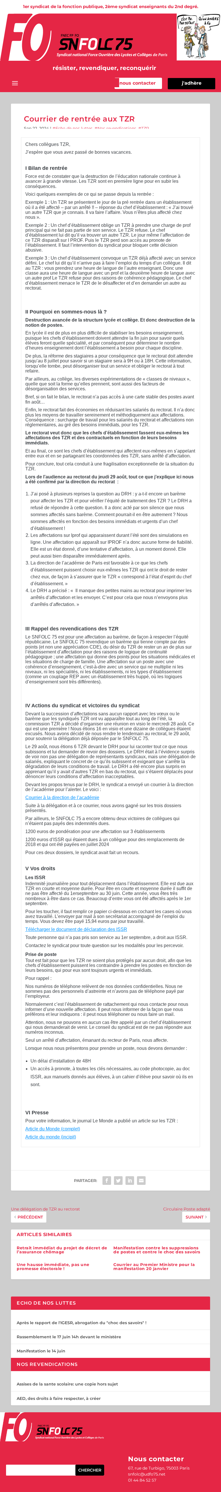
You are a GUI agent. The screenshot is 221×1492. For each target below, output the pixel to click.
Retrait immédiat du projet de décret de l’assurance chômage (62, 1250)
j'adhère (191, 83)
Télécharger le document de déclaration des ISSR (76, 929)
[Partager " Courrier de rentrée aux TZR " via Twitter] (118, 1180)
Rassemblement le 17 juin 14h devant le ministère (69, 1336)
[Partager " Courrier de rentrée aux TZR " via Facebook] (107, 1180)
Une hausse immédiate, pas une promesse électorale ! (53, 1266)
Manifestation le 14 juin (41, 1351)
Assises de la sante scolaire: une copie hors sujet (67, 1384)
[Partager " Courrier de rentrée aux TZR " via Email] (141, 1180)
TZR (145, 128)
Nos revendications (116, 128)
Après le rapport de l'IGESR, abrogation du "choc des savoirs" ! (81, 1322)
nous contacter (137, 83)
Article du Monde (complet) (52, 1128)
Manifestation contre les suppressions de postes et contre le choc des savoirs (156, 1250)
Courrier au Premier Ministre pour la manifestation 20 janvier (154, 1266)
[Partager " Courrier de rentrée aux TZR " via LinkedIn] (130, 1180)
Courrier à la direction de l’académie (62, 797)
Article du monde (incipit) (50, 1136)
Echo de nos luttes (73, 128)
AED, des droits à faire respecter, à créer (59, 1398)
